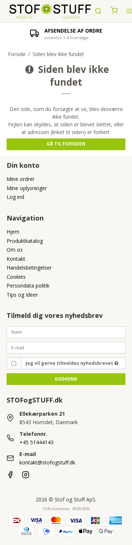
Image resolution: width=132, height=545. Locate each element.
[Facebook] (10, 476)
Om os (15, 249)
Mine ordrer (20, 178)
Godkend (66, 379)
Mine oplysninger (27, 188)
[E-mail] (66, 347)
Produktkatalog (25, 240)
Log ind (15, 196)
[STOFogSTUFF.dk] (51, 11)
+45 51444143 (36, 442)
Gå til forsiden (66, 144)
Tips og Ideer (22, 294)
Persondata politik (28, 285)
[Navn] (66, 331)
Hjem (13, 231)
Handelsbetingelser (29, 267)
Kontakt (16, 258)
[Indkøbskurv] (114, 11)
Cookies (16, 276)
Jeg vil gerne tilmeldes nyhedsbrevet (70, 363)
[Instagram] (25, 476)
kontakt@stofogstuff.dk (47, 462)
